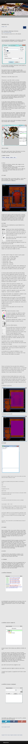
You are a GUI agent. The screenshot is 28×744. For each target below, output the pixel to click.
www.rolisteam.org (7, 32)
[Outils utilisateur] (24, 27)
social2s (5, 723)
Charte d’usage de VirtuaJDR (6, 726)
